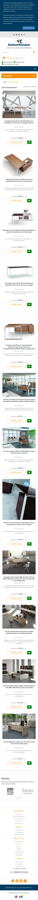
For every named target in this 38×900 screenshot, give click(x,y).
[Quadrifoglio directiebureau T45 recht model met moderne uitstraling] (19, 740)
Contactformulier (19, 830)
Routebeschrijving (19, 834)
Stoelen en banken (19, 841)
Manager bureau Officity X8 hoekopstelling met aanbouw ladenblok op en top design (19, 231)
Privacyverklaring (7, 23)
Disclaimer (19, 821)
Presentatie (19, 850)
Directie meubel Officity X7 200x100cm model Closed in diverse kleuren (19, 452)
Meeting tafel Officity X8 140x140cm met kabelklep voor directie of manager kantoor (19, 122)
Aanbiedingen (19, 855)
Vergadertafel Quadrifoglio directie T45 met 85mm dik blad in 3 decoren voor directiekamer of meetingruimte (19, 578)
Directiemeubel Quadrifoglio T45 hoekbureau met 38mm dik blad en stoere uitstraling (19, 686)
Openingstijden (19, 832)
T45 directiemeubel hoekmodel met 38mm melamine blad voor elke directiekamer (19, 632)
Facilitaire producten (19, 852)
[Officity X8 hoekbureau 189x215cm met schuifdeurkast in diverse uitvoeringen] (19, 176)
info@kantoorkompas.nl (21, 868)
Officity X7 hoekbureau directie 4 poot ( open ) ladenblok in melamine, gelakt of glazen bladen (19, 400)
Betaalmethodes (19, 823)
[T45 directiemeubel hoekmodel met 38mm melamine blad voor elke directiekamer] (19, 630)
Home (5, 82)
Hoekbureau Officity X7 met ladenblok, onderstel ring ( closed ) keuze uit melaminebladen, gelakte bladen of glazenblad (19, 347)
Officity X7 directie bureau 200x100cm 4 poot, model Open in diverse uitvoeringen (19, 523)
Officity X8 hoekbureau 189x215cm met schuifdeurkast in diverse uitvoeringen (19, 180)
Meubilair (19, 843)
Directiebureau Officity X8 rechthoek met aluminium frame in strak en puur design (19, 284)
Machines (19, 848)
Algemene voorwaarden (19, 816)
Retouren (19, 814)
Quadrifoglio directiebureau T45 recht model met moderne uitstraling (19, 742)
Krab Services (29, 887)
